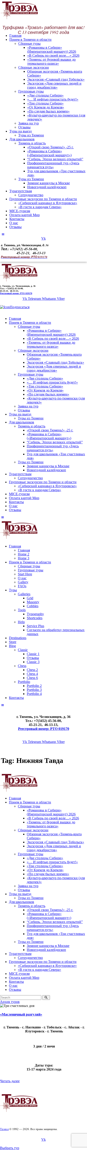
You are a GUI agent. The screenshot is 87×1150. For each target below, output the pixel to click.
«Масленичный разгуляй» (21, 1014)
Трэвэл (4, 1129)
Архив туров (10, 1002)
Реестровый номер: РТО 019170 (16, 293)
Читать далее (10, 1081)
